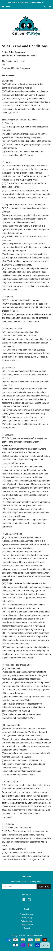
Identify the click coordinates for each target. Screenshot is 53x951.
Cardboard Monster (34, 936)
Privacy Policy (26, 918)
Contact (26, 928)
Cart (49, 6)
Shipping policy (26, 925)
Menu (7, 7)
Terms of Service (26, 914)
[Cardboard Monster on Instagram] (29, 900)
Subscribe (44, 887)
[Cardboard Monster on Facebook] (23, 900)
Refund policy (26, 921)
